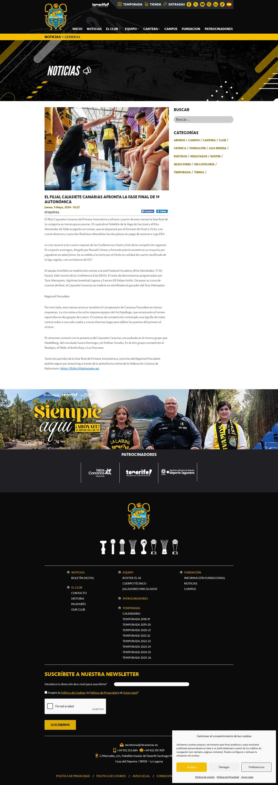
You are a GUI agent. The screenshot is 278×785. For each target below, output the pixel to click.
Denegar (224, 767)
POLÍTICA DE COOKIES (111, 776)
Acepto (191, 767)
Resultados (198, 156)
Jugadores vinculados (140, 589)
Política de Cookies (73, 692)
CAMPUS (190, 589)
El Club (76, 587)
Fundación (197, 148)
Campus (194, 140)
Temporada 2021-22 (136, 635)
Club (222, 140)
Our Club (78, 609)
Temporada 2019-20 (137, 624)
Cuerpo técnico (134, 583)
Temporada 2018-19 (136, 619)
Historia (77, 598)
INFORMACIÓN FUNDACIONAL (204, 578)
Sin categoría (204, 164)
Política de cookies (205, 777)
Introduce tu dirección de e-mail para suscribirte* (76, 684)
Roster (215, 156)
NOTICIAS (53, 37)
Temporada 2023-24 (137, 646)
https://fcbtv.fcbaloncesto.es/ (79, 368)
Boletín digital (82, 578)
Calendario (131, 613)
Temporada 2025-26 (137, 657)
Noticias (78, 572)
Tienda (199, 172)
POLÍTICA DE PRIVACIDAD (73, 776)
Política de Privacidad (228, 777)
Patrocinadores (135, 598)
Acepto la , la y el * (93, 692)
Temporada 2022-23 (137, 641)
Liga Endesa (217, 148)
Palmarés (78, 604)
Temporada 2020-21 (137, 630)
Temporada (182, 172)
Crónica (180, 148)
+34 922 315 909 (154, 750)
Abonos (179, 140)
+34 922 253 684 (127, 750)
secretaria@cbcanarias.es (141, 744)
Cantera (209, 140)
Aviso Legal (247, 777)
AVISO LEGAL (141, 776)
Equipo (128, 572)
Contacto (79, 593)
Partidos (180, 156)
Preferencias (256, 767)
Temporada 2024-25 (137, 652)
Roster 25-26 (132, 578)
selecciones (182, 164)
